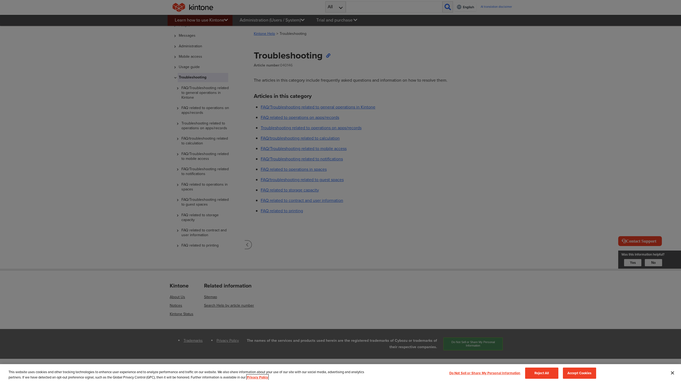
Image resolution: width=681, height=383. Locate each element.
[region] (340, 373)
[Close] (672, 373)
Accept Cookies (579, 373)
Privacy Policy (257, 377)
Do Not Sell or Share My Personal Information (485, 373)
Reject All (541, 373)
